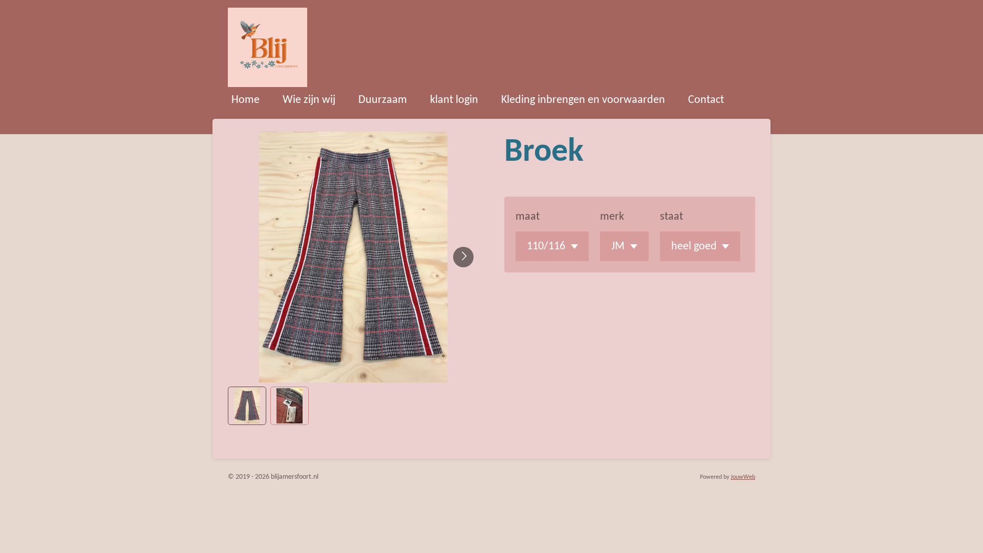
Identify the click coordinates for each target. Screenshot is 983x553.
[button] (247, 406)
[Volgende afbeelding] (463, 257)
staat (671, 217)
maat (528, 217)
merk (612, 217)
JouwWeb (743, 477)
